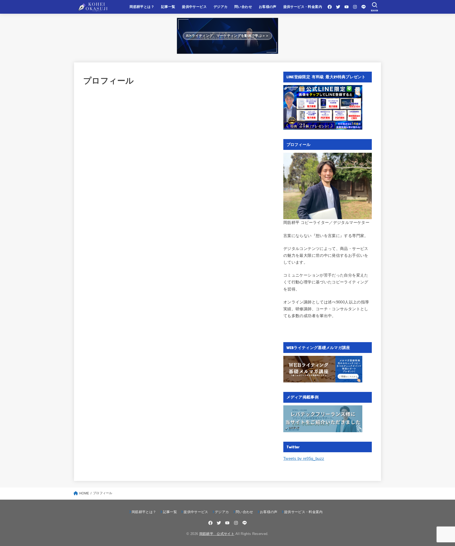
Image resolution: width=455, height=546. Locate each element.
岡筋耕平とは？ (142, 7)
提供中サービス (194, 7)
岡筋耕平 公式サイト (216, 534)
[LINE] (363, 7)
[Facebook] (329, 7)
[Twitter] (338, 7)
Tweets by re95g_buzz (303, 458)
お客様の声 (267, 7)
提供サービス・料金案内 (302, 7)
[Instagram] (355, 7)
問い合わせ (243, 7)
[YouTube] (346, 7)
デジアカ (221, 7)
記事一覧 (168, 7)
